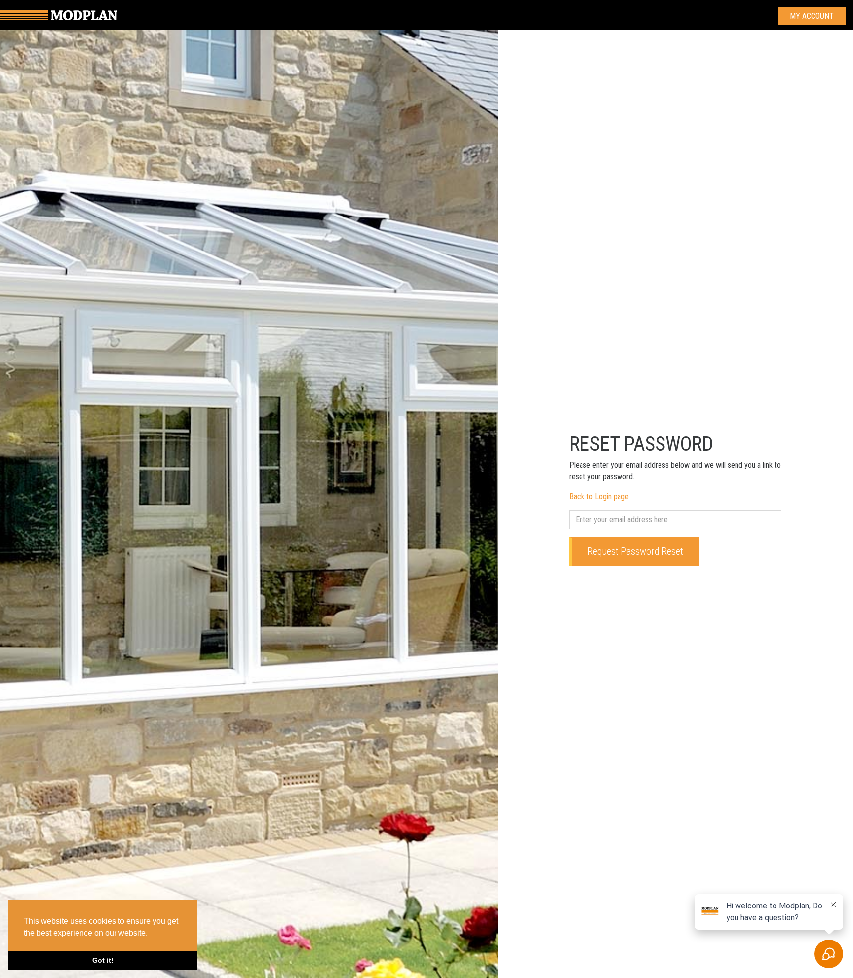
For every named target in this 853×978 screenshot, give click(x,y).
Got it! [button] (103, 960)
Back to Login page (599, 496)
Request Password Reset (635, 551)
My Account (812, 16)
